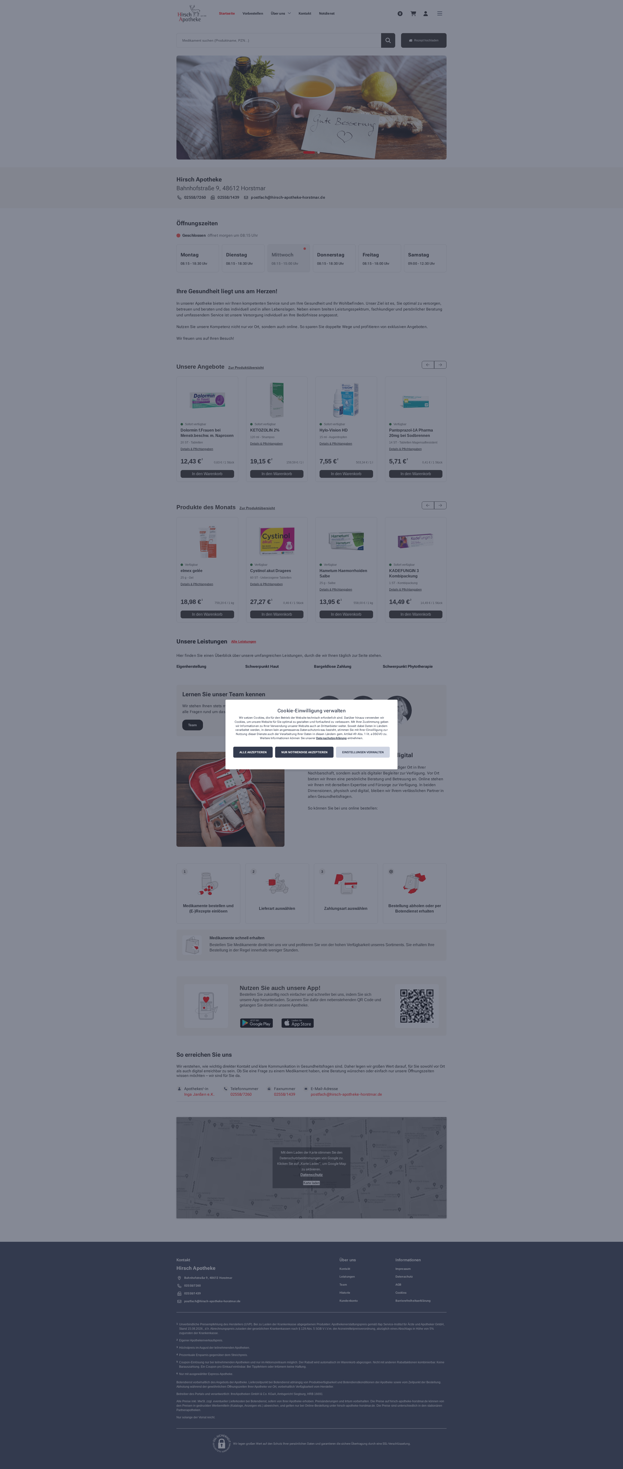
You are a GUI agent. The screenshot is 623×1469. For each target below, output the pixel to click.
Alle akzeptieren (253, 752)
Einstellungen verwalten (363, 752)
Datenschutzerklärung (331, 738)
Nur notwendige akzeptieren (304, 752)
